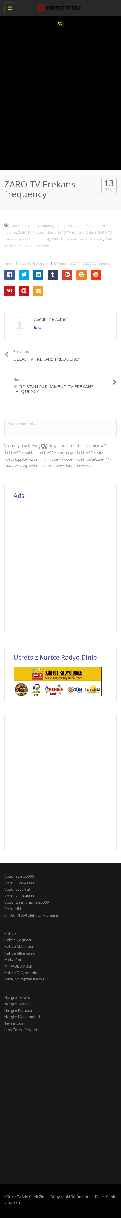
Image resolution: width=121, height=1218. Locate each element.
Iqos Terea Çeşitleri (21, 1029)
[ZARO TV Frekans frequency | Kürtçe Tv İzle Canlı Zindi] (59, 7)
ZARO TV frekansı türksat (76, 232)
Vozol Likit (13, 908)
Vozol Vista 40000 (19, 895)
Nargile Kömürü (18, 1010)
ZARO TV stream (36, 246)
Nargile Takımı (16, 1003)
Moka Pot (12, 959)
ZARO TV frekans (69, 225)
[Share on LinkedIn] (38, 275)
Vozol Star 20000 (19, 876)
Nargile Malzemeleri (22, 1016)
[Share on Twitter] (24, 275)
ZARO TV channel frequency (32, 225)
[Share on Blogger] (81, 275)
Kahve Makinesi (18, 946)
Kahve (10, 933)
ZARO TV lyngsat (63, 239)
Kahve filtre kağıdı (20, 953)
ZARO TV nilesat (90, 239)
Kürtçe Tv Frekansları (33, 263)
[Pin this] (24, 291)
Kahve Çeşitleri (17, 939)
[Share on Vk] (9, 291)
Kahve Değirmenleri (22, 972)
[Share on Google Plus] (67, 275)
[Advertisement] (60, 97)
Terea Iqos (13, 1023)
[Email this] (38, 291)
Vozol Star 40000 (19, 882)
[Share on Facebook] (9, 275)
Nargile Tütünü (17, 997)
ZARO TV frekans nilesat (37, 232)
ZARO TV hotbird (36, 239)
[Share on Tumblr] (53, 275)
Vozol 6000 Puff (18, 889)
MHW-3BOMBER (18, 966)
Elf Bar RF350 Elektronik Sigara (31, 915)
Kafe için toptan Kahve (24, 979)
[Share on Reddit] (96, 275)
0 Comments (100, 263)
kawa (8, 263)
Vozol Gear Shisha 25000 (26, 902)
